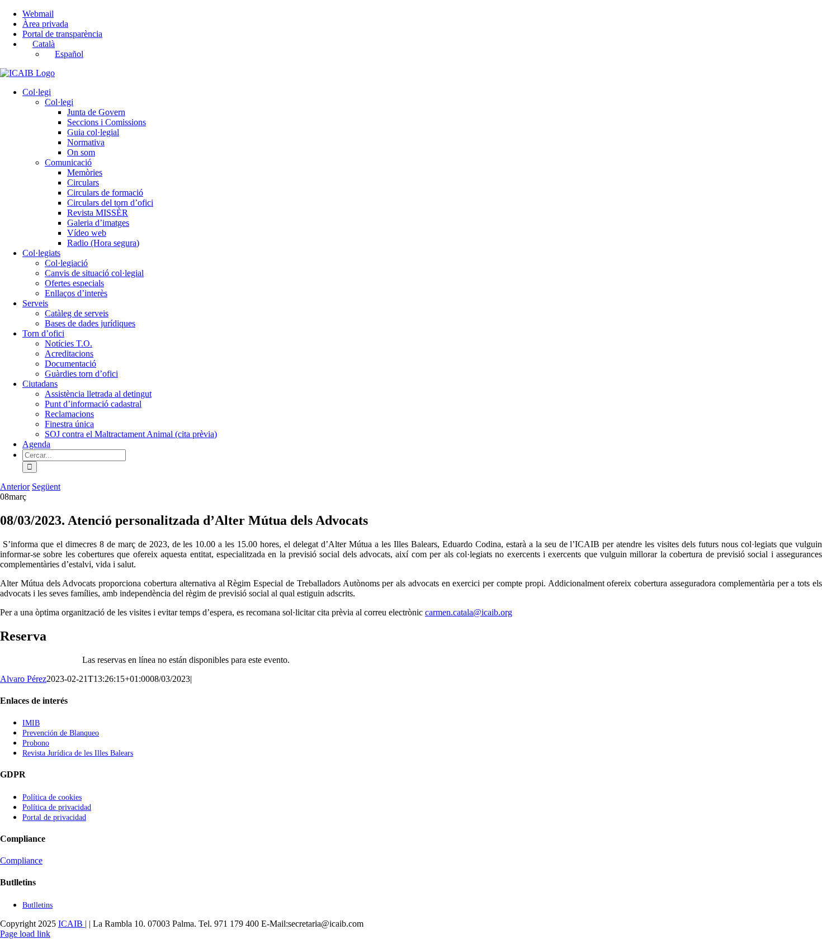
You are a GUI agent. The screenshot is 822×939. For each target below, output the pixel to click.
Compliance (21, 860)
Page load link (25, 933)
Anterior (15, 486)
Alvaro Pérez (23, 679)
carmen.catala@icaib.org (468, 612)
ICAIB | (72, 923)
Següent (46, 486)
